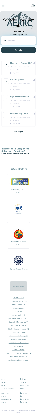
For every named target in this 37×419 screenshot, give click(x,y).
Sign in (22, 388)
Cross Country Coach (19, 113)
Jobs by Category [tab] (18, 286)
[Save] (34, 63)
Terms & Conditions (7, 388)
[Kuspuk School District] (18, 262)
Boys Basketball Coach (19, 96)
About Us (4, 385)
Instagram (26, 399)
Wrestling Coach (17, 80)
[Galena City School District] (18, 185)
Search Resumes (25, 385)
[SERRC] (18, 211)
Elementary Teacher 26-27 (21, 63)
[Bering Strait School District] (18, 237)
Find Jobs (18, 50)
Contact (3, 382)
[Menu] (3, 5)
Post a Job (23, 382)
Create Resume (6, 399)
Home (3, 379)
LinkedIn (25, 402)
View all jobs (18, 132)
